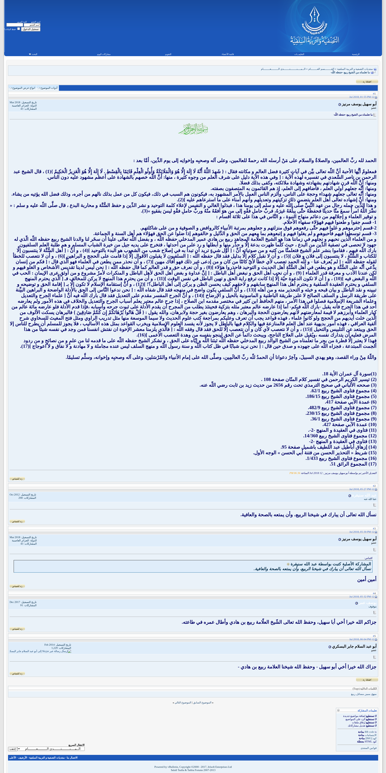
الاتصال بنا (72, 757)
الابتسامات (371, 735)
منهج (374, 694)
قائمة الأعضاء (228, 54)
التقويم (168, 54)
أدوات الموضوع (49, 87)
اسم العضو (35, 22)
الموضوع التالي (183, 702)
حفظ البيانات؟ (10, 29)
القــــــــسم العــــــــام (321, 68)
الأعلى (12, 757)
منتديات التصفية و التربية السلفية (355, 68)
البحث (34, 54)
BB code (369, 731)
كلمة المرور (22, 22)
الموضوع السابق (202, 702)
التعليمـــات (299, 54)
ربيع (353, 694)
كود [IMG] (371, 738)
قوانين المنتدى (369, 747)
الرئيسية (355, 54)
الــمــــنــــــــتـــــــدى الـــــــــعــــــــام (283, 68)
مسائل (360, 694)
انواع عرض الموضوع (23, 87)
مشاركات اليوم (104, 54)
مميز (367, 694)
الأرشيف (22, 757)
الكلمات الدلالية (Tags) (365, 688)
